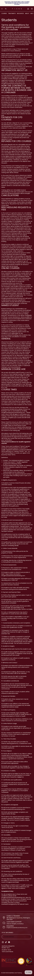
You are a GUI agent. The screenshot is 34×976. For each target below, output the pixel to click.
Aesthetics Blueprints (8, 946)
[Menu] (2, 9)
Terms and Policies (7, 951)
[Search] (6, 9)
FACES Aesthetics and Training (13, 973)
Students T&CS (6, 950)
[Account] (28, 9)
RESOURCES (20, 13)
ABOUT (27, 13)
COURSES (4, 13)
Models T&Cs (6, 948)
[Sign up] (29, 936)
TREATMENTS (12, 13)
